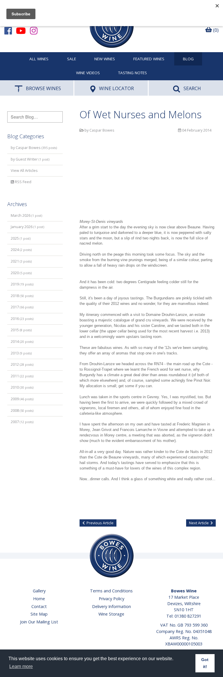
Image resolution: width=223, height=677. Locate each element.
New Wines (104, 59)
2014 (22, 341)
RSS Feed (22, 181)
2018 (22, 295)
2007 (22, 421)
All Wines (38, 59)
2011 (22, 376)
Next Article (199, 523)
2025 (20, 238)
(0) (215, 30)
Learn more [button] (21, 666)
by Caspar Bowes (34, 147)
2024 (21, 249)
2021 (21, 261)
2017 (22, 307)
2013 (21, 353)
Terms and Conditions (111, 591)
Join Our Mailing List (39, 622)
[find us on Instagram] (33, 31)
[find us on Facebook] (8, 31)
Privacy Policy (111, 598)
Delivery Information (111, 606)
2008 (22, 410)
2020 (21, 272)
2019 (22, 284)
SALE (71, 59)
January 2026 (27, 226)
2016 (22, 318)
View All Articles (24, 170)
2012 (22, 364)
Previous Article (100, 523)
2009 (22, 398)
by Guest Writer (30, 159)
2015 (21, 329)
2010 (22, 387)
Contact (39, 606)
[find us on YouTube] (21, 31)
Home (39, 598)
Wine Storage (111, 614)
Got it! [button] (204, 663)
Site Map (39, 614)
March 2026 (26, 215)
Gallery (39, 591)
